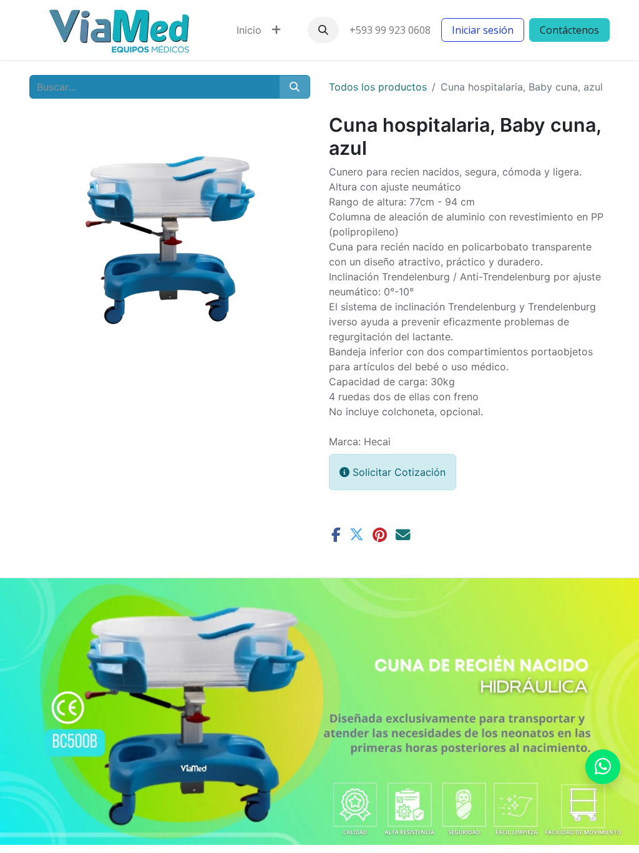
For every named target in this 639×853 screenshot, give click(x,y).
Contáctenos (569, 30)
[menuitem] (249, 29)
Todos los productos (378, 87)
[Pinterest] (380, 535)
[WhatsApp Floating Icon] (603, 767)
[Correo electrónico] (403, 535)
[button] (323, 30)
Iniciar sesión (483, 30)
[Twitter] (356, 535)
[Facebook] (336, 535)
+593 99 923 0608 (390, 30)
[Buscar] (294, 87)
